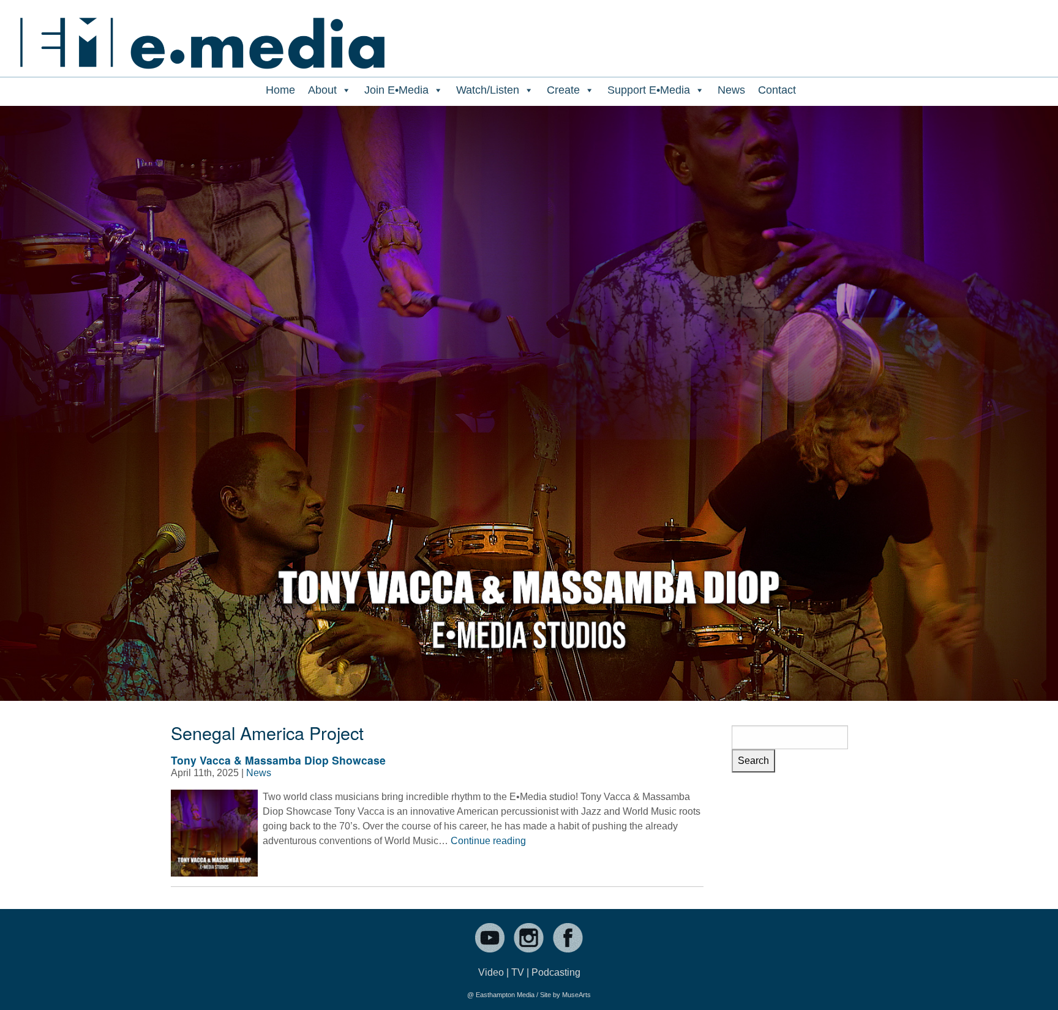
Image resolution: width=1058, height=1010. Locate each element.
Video (491, 972)
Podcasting (555, 972)
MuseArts (576, 994)
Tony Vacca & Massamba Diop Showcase (278, 760)
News (731, 90)
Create (563, 90)
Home (280, 90)
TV (517, 972)
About (322, 90)
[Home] (201, 35)
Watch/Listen (487, 90)
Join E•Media (396, 90)
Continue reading (488, 841)
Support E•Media (648, 90)
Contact (777, 90)
